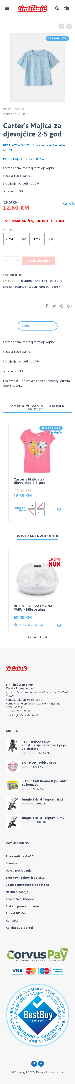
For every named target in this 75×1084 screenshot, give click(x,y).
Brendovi (27, 280)
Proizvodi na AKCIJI (20, 856)
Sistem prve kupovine (22, 906)
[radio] (10, 239)
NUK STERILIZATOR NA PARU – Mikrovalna (33, 607)
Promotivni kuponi (20, 899)
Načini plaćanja (17, 892)
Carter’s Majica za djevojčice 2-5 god (30, 481)
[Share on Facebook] (45, 306)
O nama (11, 863)
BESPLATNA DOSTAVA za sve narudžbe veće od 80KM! (36, 147)
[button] (34, 625)
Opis (26, 326)
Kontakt (12, 920)
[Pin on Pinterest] (60, 306)
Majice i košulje (14, 113)
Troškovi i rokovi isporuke (25, 877)
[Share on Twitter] (53, 306)
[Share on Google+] (68, 306)
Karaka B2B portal (19, 927)
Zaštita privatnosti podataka (27, 885)
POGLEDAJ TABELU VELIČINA (23, 159)
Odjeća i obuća (13, 108)
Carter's (41, 280)
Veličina (8, 229)
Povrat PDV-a (16, 913)
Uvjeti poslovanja (19, 870)
